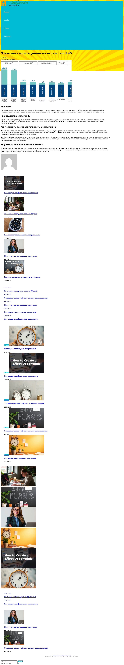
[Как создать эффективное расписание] (57, 183)
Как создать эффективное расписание (21, 193)
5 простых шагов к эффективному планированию (26, 431)
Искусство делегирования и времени (20, 256)
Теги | (64, 656)
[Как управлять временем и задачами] (55, 538)
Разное (77, 656)
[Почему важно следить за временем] (55, 578)
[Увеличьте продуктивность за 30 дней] (57, 204)
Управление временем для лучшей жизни (22, 277)
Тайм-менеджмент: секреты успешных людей (24, 403)
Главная (6, 12)
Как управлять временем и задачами (20, 458)
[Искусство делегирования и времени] (57, 246)
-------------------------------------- (62, 654)
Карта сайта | (49, 656)
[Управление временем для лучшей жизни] (57, 267)
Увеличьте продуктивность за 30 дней (20, 214)
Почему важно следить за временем (20, 349)
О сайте (6, 20)
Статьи (6, 28)
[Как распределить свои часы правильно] (57, 225)
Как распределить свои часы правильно (22, 235)
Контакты (7, 36)
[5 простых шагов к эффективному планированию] (55, 497)
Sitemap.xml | (70, 656)
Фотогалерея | (58, 656)
